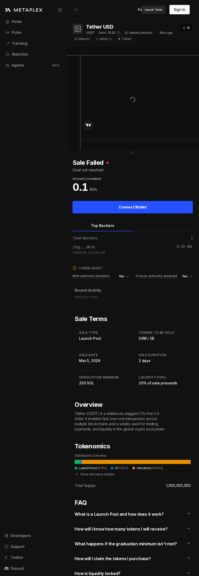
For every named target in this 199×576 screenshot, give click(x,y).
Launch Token (153, 9)
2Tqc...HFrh (84, 247)
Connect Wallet (133, 207)
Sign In (180, 9)
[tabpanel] (133, 208)
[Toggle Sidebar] (66, 288)
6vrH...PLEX (107, 33)
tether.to (84, 39)
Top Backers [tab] (103, 225)
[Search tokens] (76, 9)
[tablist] (133, 225)
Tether (126, 39)
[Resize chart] (132, 152)
